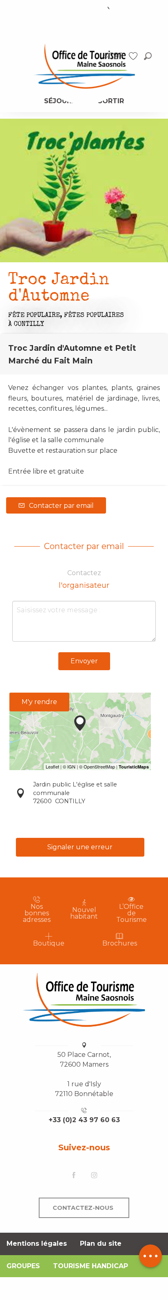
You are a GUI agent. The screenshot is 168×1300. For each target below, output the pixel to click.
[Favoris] (134, 56)
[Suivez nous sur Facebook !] (74, 1175)
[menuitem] (84, 65)
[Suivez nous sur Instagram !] (94, 1175)
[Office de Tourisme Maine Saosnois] (84, 999)
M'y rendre (39, 702)
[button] (148, 56)
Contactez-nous (83, 1207)
